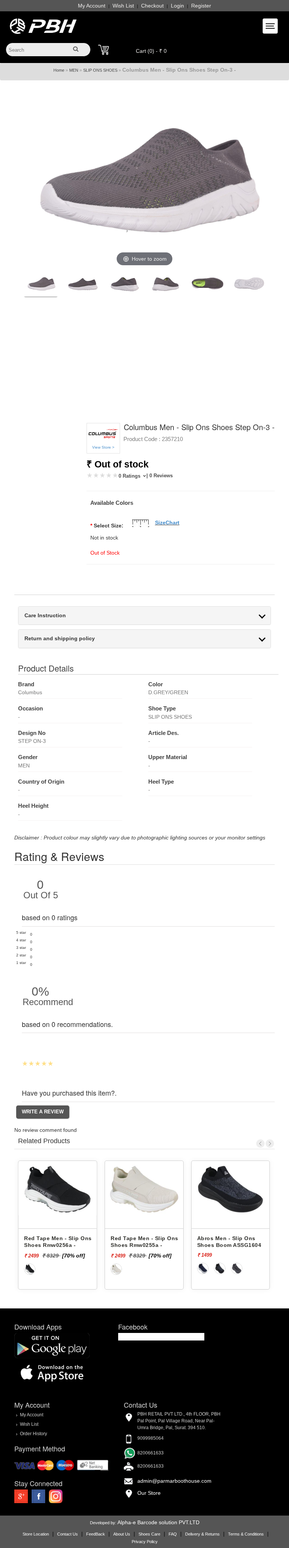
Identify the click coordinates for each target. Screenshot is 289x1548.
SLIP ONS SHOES (100, 70)
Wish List (123, 6)
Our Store (149, 1493)
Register (201, 6)
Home (58, 70)
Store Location (36, 1534)
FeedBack (95, 1534)
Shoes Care (149, 1534)
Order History (33, 1433)
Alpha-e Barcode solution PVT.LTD (158, 1522)
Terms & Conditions (246, 1534)
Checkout (152, 6)
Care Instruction (45, 615)
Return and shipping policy (59, 638)
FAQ (173, 1534)
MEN (73, 70)
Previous (260, 1143)
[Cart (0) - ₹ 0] (103, 50)
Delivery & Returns (202, 1534)
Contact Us (67, 1534)
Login (177, 6)
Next (270, 1143)
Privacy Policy (145, 1541)
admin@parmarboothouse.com (174, 1481)
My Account (91, 6)
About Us (121, 1534)
